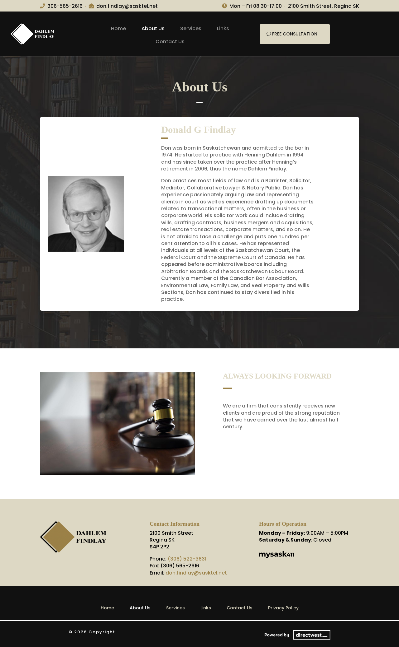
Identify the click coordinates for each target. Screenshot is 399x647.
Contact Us (170, 41)
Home (118, 28)
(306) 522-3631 (187, 558)
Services (190, 28)
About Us (153, 28)
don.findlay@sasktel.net (127, 6)
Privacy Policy (283, 608)
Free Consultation (294, 34)
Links (223, 28)
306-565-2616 (65, 6)
